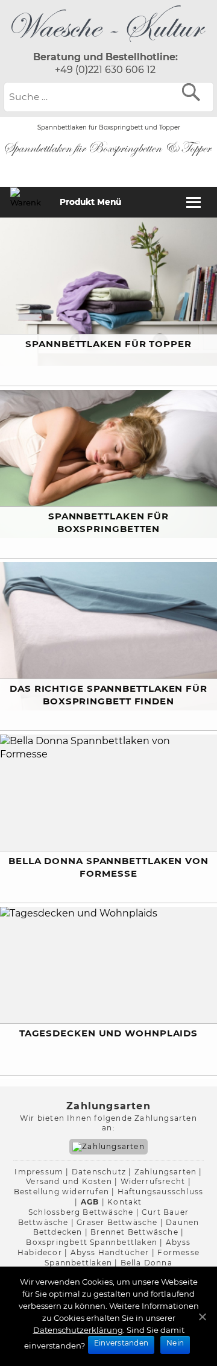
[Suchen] (194, 92)
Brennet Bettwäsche (134, 1231)
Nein (175, 1342)
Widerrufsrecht (153, 1181)
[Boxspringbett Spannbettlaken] (108, 44)
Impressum (38, 1171)
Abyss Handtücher (110, 1252)
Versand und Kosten (69, 1181)
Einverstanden (121, 1342)
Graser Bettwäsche (117, 1222)
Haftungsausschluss (161, 1191)
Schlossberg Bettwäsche (80, 1212)
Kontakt (124, 1201)
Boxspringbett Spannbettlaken (91, 1242)
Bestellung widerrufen (61, 1191)
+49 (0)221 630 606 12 (105, 69)
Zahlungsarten (165, 1171)
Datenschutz (99, 1171)
